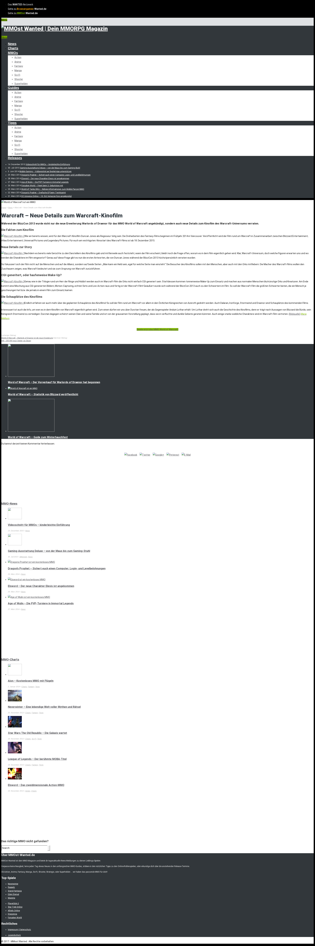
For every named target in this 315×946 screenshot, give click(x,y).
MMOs (13, 53)
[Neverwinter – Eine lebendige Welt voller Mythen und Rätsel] (15, 700)
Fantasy (18, 66)
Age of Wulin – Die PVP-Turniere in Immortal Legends (45, 182)
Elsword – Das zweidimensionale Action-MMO (36, 785)
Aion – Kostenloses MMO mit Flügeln (30, 680)
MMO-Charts (10, 659)
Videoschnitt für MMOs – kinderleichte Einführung (48, 164)
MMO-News (9, 503)
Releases (15, 158)
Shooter (18, 79)
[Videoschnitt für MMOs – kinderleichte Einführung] (15, 518)
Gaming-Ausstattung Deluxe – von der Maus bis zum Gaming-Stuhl (50, 168)
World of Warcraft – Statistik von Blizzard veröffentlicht (43, 394)
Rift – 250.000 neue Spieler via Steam (16, 341)
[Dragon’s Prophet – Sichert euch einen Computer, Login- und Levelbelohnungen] (31, 562)
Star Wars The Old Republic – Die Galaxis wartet (37, 733)
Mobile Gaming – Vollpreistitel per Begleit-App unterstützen (46, 171)
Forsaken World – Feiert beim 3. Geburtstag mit (42, 185)
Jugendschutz (14, 935)
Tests (37, 687)
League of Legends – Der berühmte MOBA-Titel (37, 759)
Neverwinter (13, 884)
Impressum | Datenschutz (19, 929)
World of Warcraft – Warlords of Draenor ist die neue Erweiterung (27, 338)
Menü (4, 20)
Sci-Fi (17, 75)
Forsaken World (15, 917)
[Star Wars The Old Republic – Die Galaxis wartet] (15, 726)
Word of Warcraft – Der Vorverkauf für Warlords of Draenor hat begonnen (54, 382)
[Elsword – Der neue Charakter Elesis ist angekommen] (26, 579)
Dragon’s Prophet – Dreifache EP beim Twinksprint (43, 192)
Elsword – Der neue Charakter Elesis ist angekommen (45, 178)
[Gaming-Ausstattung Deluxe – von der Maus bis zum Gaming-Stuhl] (15, 544)
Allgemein (23, 557)
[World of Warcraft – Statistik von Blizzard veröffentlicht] (22, 388)
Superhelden (21, 83)
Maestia (11, 898)
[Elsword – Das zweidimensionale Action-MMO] (15, 778)
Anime (17, 61)
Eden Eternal (13, 894)
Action (17, 57)
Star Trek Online (15, 907)
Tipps (12, 123)
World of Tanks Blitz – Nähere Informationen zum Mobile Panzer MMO (52, 189)
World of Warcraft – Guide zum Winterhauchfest (38, 437)
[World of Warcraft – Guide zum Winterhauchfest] (31, 431)
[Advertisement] (26, 477)
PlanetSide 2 (13, 903)
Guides (13, 88)
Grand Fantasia (15, 891)
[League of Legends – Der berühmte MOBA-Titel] (15, 752)
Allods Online (14, 910)
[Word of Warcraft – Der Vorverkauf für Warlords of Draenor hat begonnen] (31, 376)
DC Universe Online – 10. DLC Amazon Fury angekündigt (46, 196)
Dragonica (12, 914)
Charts (13, 48)
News (12, 44)
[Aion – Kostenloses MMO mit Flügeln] (15, 674)
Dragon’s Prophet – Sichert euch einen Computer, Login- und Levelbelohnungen (56, 175)
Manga (18, 70)
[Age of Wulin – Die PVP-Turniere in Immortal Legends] (29, 597)
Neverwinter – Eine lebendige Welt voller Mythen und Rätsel (44, 706)
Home (3, 208)
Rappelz (11, 887)
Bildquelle (295, 314)
